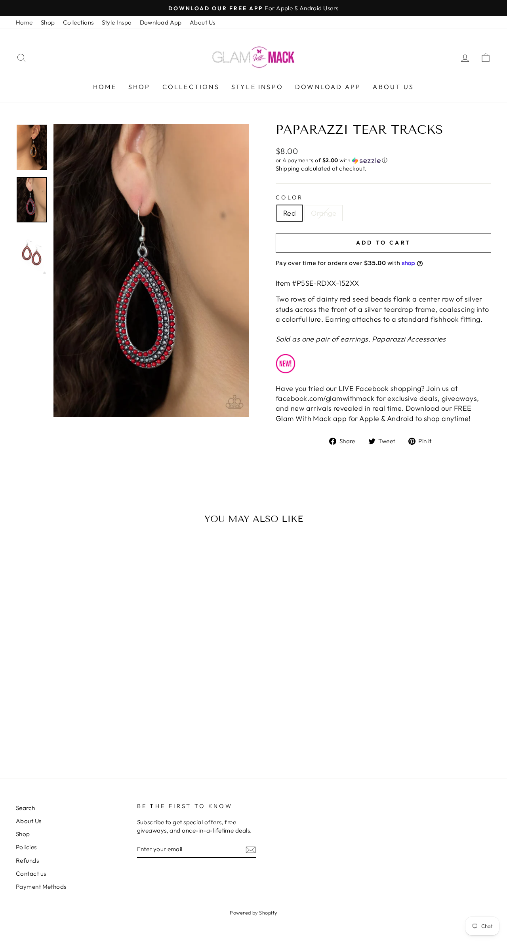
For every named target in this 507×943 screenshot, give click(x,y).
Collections (78, 22)
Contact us (31, 873)
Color (289, 197)
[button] (383, 160)
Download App (161, 22)
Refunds (27, 860)
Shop (48, 22)
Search (25, 808)
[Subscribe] (251, 849)
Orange (323, 213)
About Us (202, 22)
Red (289, 213)
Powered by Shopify (253, 912)
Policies (26, 847)
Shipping (288, 168)
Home (24, 22)
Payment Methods (41, 886)
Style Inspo (117, 22)
